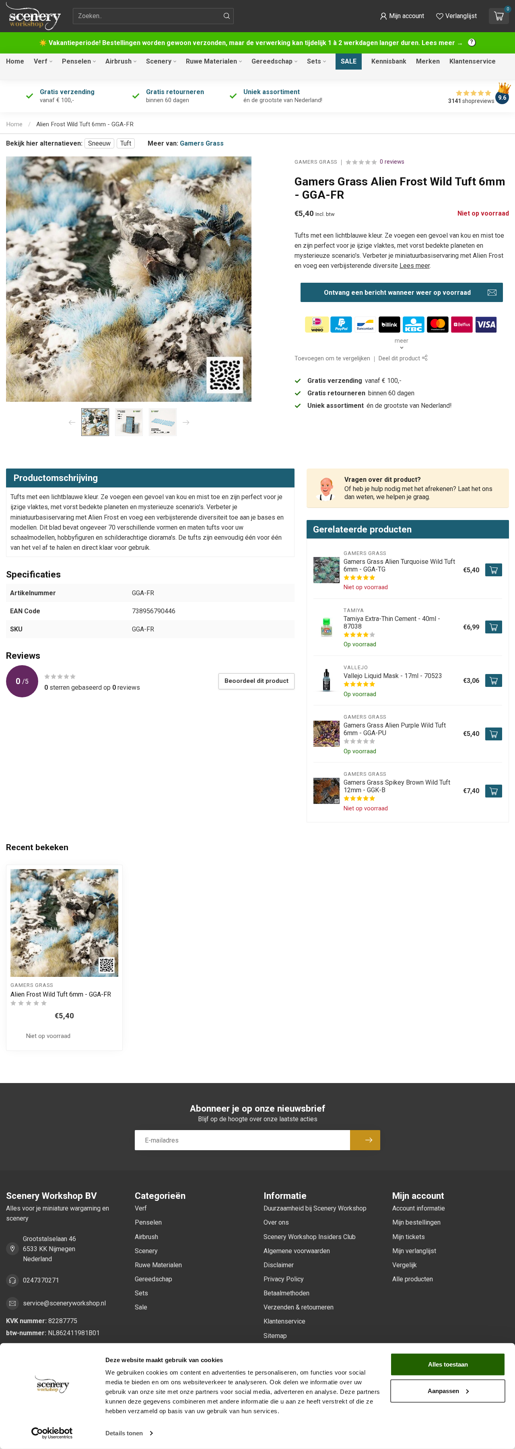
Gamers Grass (202, 143)
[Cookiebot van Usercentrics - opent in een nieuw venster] (52, 1433)
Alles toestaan (448, 1364)
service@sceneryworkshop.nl (64, 1303)
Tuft (125, 143)
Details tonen (124, 1433)
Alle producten (412, 1279)
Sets (314, 61)
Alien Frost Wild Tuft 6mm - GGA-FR (85, 124)
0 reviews (392, 162)
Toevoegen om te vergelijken (332, 359)
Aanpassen (443, 1390)
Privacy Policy (284, 1279)
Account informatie (418, 1208)
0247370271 (41, 1280)
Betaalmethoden (286, 1293)
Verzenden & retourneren (299, 1307)
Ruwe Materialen (211, 61)
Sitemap (275, 1336)
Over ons (276, 1222)
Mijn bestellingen (416, 1222)
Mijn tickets (408, 1237)
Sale (348, 61)
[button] (402, 16)
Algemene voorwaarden (297, 1251)
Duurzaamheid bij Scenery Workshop (315, 1208)
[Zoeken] (227, 16)
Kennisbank (388, 61)
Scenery (158, 61)
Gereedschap (272, 61)
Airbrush (118, 61)
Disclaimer (279, 1265)
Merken (428, 61)
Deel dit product (400, 359)
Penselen (76, 61)
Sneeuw (99, 143)
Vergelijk (404, 1265)
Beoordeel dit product (256, 680)
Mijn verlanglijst (414, 1251)
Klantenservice (472, 61)
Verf (40, 61)
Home (15, 61)
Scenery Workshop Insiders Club (310, 1237)
